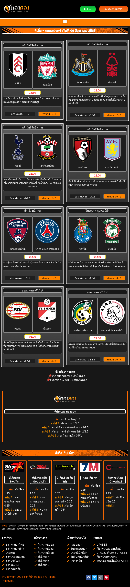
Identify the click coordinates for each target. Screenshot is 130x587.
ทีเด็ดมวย (57, 529)
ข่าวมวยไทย (99, 526)
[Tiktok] (100, 577)
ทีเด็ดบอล (11, 529)
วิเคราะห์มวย (45, 529)
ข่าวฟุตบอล (23, 526)
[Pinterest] (106, 577)
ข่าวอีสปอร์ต (112, 526)
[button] (65, 21)
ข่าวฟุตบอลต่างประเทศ (55, 526)
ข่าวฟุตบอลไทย (36, 526)
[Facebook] (88, 577)
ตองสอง (39, 576)
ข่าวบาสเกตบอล (74, 526)
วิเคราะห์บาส (22, 529)
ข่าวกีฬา (12, 526)
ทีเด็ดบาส (34, 529)
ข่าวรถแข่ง (88, 526)
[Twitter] (94, 577)
